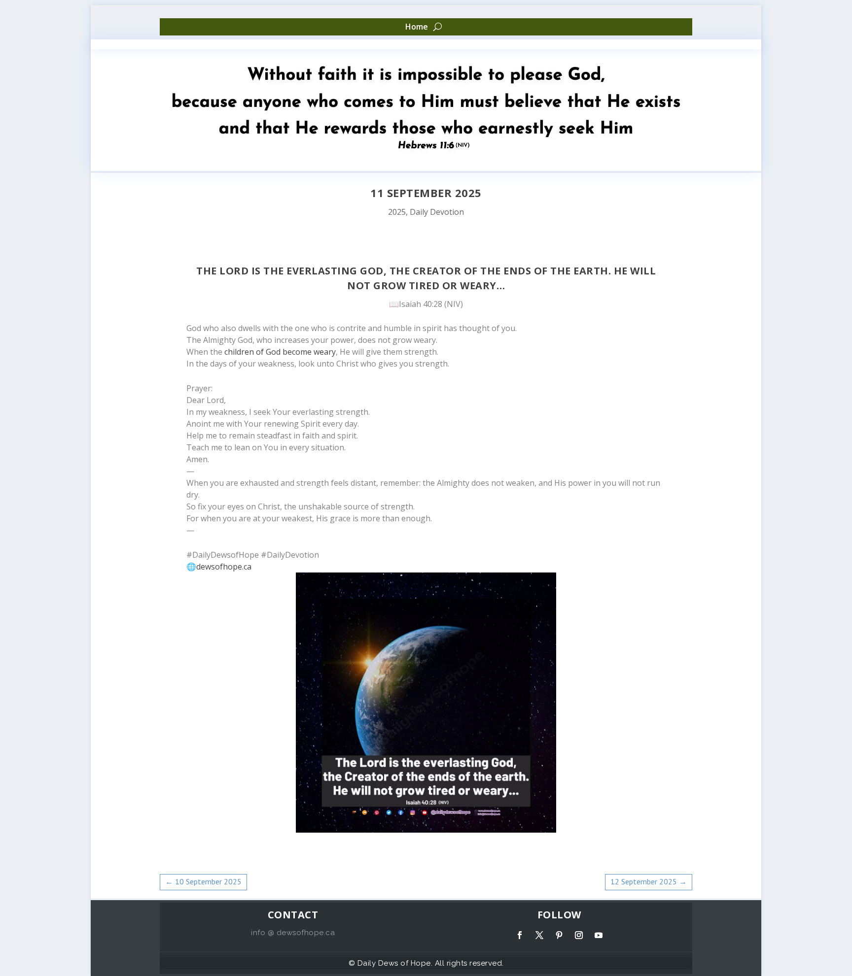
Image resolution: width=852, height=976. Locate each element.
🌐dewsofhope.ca (218, 566)
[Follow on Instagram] (579, 935)
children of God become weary (280, 351)
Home (416, 27)
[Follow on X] (539, 935)
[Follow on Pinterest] (559, 935)
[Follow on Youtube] (598, 935)
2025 (397, 211)
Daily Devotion (437, 211)
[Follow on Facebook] (520, 935)
